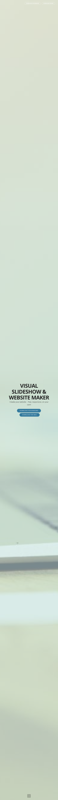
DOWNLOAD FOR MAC (48, 3)
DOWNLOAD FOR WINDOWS (32, 3)
